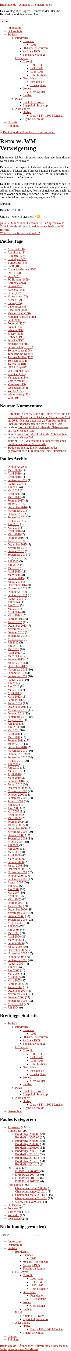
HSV (14, 293)
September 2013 (17, 635)
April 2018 (14, 476)
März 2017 (14, 497)
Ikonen (27, 88)
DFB (14, 272)
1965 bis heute (39, 75)
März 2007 (14, 899)
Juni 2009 (13, 808)
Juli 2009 (13, 804)
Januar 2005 (15, 987)
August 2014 (15, 598)
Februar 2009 (16, 821)
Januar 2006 (15, 946)
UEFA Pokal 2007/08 (28, 1201)
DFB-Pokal (14, 1167)
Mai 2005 (13, 973)
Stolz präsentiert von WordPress (19, 1349)
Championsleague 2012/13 (31, 1198)
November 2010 (17, 750)
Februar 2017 (16, 500)
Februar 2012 (16, 700)
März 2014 (14, 615)
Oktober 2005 (16, 956)
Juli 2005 (13, 967)
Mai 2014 (13, 608)
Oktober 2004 (16, 997)
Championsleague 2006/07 (31, 1188)
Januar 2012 (15, 703)
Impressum (14, 27)
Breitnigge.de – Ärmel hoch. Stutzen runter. (26, 4)
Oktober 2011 (16, 713)
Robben (16, 337)
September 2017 (17, 480)
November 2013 (17, 629)
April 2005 (14, 977)
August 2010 (15, 760)
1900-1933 (36, 64)
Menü (5, 21)
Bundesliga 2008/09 (27, 1147)
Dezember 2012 (17, 666)
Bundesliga (22, 37)
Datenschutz (15, 31)
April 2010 (14, 774)
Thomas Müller (20, 357)
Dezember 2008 (17, 828)
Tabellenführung (20, 353)
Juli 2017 (13, 487)
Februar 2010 (16, 781)
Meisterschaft (19, 313)
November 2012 (17, 669)
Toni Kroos (17, 360)
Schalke (16, 340)
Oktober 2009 (16, 794)
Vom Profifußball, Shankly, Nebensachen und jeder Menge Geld (37, 422)
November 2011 (17, 710)
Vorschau (17, 384)
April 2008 (14, 855)
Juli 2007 (13, 885)
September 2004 (17, 1000)
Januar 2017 (15, 503)
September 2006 (17, 919)
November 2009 (17, 791)
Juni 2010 (13, 767)
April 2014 (14, 612)
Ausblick (16, 252)
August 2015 (15, 558)
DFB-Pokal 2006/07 (27, 1171)
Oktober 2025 (16, 466)
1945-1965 (36, 71)
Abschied (16, 249)
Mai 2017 (13, 490)
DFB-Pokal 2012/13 (27, 1181)
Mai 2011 (13, 730)
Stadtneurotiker (17, 447)
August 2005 (15, 963)
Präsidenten (37, 81)
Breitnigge (17, 259)
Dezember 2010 (17, 747)
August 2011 (15, 720)
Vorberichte (17, 380)
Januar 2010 (15, 784)
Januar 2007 (15, 906)
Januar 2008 (15, 865)
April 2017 (14, 493)
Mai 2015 (13, 568)
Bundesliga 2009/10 (27, 1151)
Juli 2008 (13, 845)
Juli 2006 (13, 926)
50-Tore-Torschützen (35, 48)
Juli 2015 (13, 561)
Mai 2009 (13, 811)
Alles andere (22, 108)
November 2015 (17, 547)
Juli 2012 (13, 683)
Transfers (17, 364)
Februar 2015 (16, 578)
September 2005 (17, 960)
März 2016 (14, 534)
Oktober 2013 (16, 632)
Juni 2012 (13, 686)
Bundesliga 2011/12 (27, 1157)
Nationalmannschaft (22, 316)
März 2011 (14, 737)
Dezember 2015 (17, 544)
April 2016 (14, 531)
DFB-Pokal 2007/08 (27, 1174)
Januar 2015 (15, 581)
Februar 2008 (16, 862)
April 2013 (14, 652)
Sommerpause (20, 350)
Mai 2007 (13, 892)
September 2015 (17, 554)
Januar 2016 (15, 541)
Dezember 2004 (17, 990)
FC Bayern (21, 58)
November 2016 (17, 510)
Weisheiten (18, 387)
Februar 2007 (16, 902)
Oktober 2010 (16, 754)
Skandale (28, 41)
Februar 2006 (16, 943)
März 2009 (14, 818)
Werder (15, 391)
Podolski (16, 323)
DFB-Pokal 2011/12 (27, 1178)
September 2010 (17, 757)
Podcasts (13, 1208)
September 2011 (17, 716)
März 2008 (14, 858)
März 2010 (14, 777)
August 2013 (15, 639)
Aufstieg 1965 (31, 51)
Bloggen (16, 255)
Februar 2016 (16, 537)
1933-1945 (36, 68)
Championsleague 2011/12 (31, 1194)
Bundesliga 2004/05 (27, 1134)
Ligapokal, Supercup (35, 105)
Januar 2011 (15, 743)
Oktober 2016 (16, 514)
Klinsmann (18, 296)
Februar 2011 (15, 740)
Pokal (18, 98)
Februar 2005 (16, 983)
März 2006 (14, 939)
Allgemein (52, 223)
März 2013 (14, 656)
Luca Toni (17, 310)
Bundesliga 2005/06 (27, 1137)
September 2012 (17, 676)
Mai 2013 (13, 649)
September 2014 (17, 595)
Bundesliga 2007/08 (27, 1144)
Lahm (15, 303)
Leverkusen (17, 306)
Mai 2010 (13, 770)
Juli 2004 (13, 1007)
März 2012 (14, 696)
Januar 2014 (15, 622)
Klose (15, 299)
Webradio (13, 1215)
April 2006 (14, 936)
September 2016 (17, 517)
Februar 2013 (16, 659)
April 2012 (14, 693)
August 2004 (15, 1004)
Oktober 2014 (16, 591)
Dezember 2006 (17, 909)
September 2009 (17, 798)
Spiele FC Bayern (33, 102)
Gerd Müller (37, 92)
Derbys (27, 112)
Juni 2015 (13, 564)
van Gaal (17, 374)
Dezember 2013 (17, 625)
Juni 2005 (13, 970)
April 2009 (14, 814)
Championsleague (22, 269)
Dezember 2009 (17, 787)
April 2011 (14, 733)
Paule (14, 320)
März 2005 (14, 980)
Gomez (15, 286)
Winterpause (19, 394)
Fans (14, 276)
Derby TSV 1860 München (46, 115)
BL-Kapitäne (38, 85)
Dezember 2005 (17, 950)
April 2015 (14, 571)
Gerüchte (17, 282)
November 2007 (17, 872)
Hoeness (16, 289)
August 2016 (15, 520)
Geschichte (29, 78)
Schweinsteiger (20, 347)
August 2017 (15, 483)
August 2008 (15, 841)
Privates (16, 330)
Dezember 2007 (17, 868)
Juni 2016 (13, 524)
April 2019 (14, 473)
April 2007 (14, 896)
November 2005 (17, 953)
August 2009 (15, 801)
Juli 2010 (13, 764)
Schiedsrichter (19, 343)
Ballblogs (13, 125)
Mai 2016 (13, 527)
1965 (33, 44)
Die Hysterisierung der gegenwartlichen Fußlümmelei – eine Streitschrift (37, 442)
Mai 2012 (13, 689)
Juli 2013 (13, 642)
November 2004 (17, 994)
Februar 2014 (16, 618)
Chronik (28, 61)
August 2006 (15, 923)
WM (61, 223)
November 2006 (17, 912)
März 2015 (14, 574)
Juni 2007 (13, 889)
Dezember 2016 (17, 507)
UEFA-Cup (17, 367)
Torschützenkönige (34, 54)
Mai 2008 (13, 852)
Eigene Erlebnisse (33, 119)
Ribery (15, 333)
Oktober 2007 (16, 875)
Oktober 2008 (16, 835)
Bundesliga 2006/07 (27, 1140)
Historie (12, 122)
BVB (14, 266)
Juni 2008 (13, 848)
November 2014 (17, 588)
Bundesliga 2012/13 (27, 1161)
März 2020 (14, 470)
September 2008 (17, 838)
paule (3, 223)
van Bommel (18, 370)
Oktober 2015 (16, 551)
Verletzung (18, 377)
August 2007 (15, 882)
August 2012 (15, 679)
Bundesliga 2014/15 (27, 1164)
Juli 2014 (13, 601)
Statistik (12, 34)
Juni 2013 (13, 645)
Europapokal (15, 1184)
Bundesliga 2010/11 (27, 1154)
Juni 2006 (13, 929)
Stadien (27, 95)
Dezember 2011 (17, 706)
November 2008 (17, 831)
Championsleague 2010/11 (31, 1191)
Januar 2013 (15, 662)
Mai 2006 (13, 933)
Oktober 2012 (16, 672)
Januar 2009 (15, 825)
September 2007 (17, 879)
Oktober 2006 (16, 916)
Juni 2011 (13, 727)
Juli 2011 (13, 723)
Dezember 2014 (17, 585)
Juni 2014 (13, 605)
